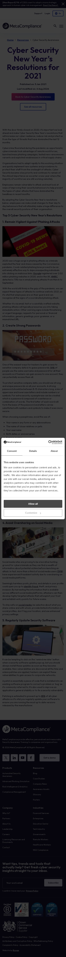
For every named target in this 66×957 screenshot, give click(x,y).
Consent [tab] (12, 451)
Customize (31, 512)
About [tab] (54, 451)
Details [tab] (33, 451)
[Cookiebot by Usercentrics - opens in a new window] (48, 442)
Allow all (33, 503)
